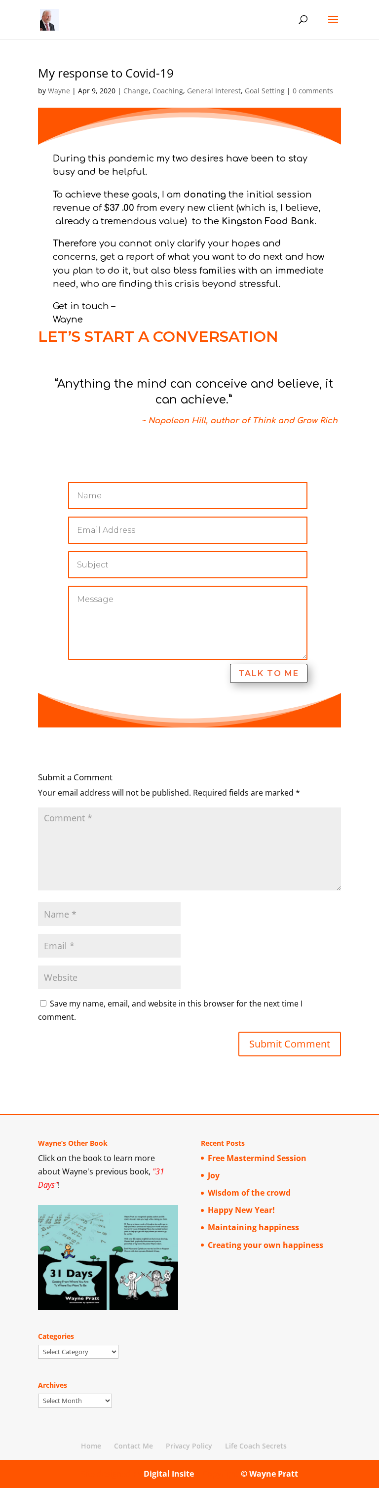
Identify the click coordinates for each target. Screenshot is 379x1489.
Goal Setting (265, 90)
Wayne (59, 90)
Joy (214, 1175)
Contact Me (133, 1445)
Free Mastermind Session (257, 1158)
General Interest (214, 90)
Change (136, 90)
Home (91, 1445)
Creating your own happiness (265, 1245)
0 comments (313, 90)
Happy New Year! (241, 1210)
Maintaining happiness (253, 1227)
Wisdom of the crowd (249, 1192)
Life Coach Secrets (256, 1445)
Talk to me (268, 673)
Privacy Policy (189, 1445)
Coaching (167, 90)
